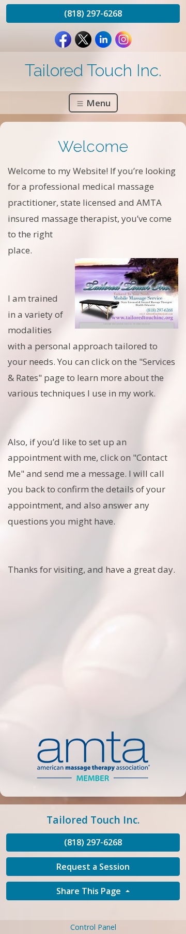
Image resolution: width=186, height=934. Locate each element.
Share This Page (89, 891)
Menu (97, 103)
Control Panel (93, 927)
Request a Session (93, 866)
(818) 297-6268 (93, 13)
